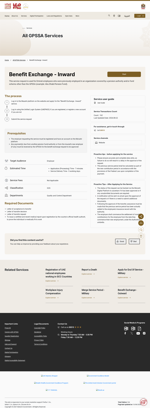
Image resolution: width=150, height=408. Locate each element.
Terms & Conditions (40, 344)
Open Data (68, 16)
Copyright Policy (39, 328)
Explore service (51, 281)
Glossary (8, 356)
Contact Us (8, 348)
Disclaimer (37, 332)
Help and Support (11, 344)
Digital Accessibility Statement (15, 360)
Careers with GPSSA (11, 332)
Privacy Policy (39, 340)
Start (124, 74)
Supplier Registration (12, 336)
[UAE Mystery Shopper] (49, 377)
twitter (131, 333)
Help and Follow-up (141, 229)
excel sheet (133, 329)
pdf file (139, 329)
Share (141, 216)
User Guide (101, 103)
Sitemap (7, 340)
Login (139, 16)
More (77, 16)
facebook (125, 333)
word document (126, 329)
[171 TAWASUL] (51, 391)
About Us (15, 16)
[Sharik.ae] (100, 391)
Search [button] (109, 15)
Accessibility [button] (114, 15)
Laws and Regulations (54, 16)
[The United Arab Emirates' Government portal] (99, 384)
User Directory (119, 15)
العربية (127, 16)
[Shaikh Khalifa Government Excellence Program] (51, 384)
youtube (138, 333)
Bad (134, 241)
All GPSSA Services (19, 60)
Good (122, 241)
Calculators (141, 236)
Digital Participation (36, 16)
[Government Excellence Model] (98, 377)
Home (7, 16)
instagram (144, 333)
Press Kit (8, 328)
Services (24, 16)
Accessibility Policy (40, 336)
